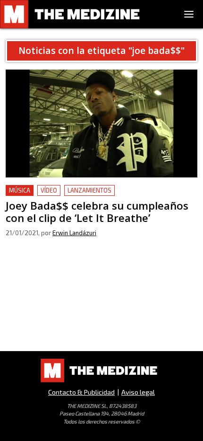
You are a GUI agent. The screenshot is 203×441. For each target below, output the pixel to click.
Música (19, 190)
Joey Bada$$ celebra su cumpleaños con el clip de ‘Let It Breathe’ (98, 196)
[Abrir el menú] (189, 14)
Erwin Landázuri (74, 233)
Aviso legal (138, 392)
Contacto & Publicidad (81, 392)
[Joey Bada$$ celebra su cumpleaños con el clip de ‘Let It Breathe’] (101, 123)
